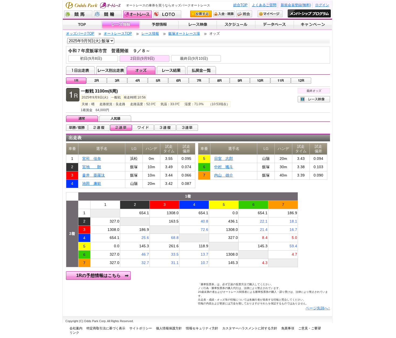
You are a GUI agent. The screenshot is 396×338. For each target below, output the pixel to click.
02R (96, 81)
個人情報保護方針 (169, 328)
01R (76, 81)
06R (178, 81)
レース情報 (120, 25)
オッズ (141, 70)
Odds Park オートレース (94, 5)
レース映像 (197, 25)
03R (117, 81)
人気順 (115, 118)
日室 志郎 (223, 158)
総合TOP (240, 5)
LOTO (167, 14)
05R (158, 81)
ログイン (322, 5)
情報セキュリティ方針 (202, 328)
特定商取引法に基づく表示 (105, 328)
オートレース (137, 14)
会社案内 (76, 328)
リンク (74, 332)
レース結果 (171, 70)
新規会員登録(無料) (296, 5)
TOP (82, 25)
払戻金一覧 (201, 70)
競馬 (78, 14)
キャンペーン (313, 25)
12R (301, 81)
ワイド (143, 128)
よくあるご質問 (264, 5)
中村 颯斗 (223, 167)
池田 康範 (91, 183)
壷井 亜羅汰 (93, 175)
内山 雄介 (223, 175)
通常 (82, 118)
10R (260, 81)
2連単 (121, 128)
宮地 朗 (91, 167)
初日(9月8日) (91, 58)
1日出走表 (80, 70)
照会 (244, 13)
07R (199, 81)
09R (240, 81)
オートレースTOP (118, 33)
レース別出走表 (110, 70)
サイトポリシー (140, 328)
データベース (274, 25)
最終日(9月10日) (194, 58)
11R (280, 81)
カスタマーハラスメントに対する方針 (249, 328)
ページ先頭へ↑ (317, 308)
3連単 (187, 128)
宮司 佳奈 (91, 158)
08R (219, 81)
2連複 (99, 128)
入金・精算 (224, 13)
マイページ (270, 13)
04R (137, 81)
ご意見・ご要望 (309, 328)
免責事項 (287, 328)
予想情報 (159, 25)
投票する (201, 13)
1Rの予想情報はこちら (98, 275)
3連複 (165, 128)
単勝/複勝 (77, 128)
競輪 (108, 14)
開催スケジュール (236, 25)
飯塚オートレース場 (184, 33)
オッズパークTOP (80, 33)
